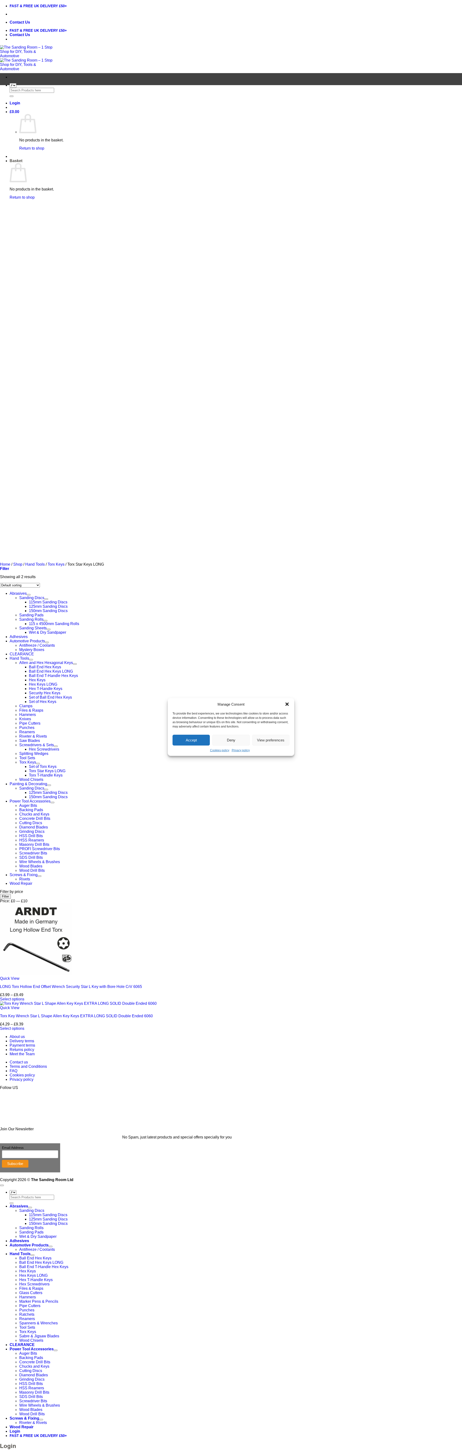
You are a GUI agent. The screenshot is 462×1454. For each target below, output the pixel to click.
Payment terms (22, 1045)
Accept (191, 740)
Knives (25, 719)
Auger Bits (28, 805)
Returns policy (22, 1050)
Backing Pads (31, 810)
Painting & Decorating (28, 784)
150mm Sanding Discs (48, 797)
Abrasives (19, 1206)
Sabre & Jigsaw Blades (39, 1336)
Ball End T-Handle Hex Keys (53, 676)
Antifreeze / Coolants (37, 645)
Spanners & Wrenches (38, 1323)
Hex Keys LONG (43, 684)
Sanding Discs (31, 788)
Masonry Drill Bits (34, 844)
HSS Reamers (31, 840)
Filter (5, 896)
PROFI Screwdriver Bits (39, 849)
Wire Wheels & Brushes (39, 862)
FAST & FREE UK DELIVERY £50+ (38, 6)
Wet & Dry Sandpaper (47, 632)
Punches (26, 728)
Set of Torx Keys (43, 767)
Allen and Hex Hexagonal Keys (46, 663)
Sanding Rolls (31, 619)
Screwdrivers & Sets (36, 745)
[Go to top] (2, 1185)
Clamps (25, 706)
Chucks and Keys (34, 814)
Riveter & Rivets (33, 736)
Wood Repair (21, 883)
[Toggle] (45, 620)
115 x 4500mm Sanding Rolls (54, 624)
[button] (287, 704)
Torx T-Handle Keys (46, 775)
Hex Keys (37, 680)
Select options (12, 999)
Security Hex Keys (44, 693)
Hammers (27, 715)
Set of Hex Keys (42, 702)
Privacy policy (241, 750)
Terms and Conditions (28, 1066)
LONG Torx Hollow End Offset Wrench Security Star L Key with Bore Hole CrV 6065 (71, 987)
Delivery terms (22, 1041)
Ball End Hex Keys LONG (51, 671)
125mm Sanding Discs (48, 792)
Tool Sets (27, 758)
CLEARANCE (22, 654)
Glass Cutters (30, 1293)
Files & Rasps (31, 710)
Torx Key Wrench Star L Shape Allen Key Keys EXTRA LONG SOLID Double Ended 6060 (76, 1016)
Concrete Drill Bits (34, 818)
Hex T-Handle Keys (45, 689)
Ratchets (26, 1314)
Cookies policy (219, 750)
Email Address (13, 1148)
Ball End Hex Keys (45, 667)
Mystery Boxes (31, 650)
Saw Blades (29, 741)
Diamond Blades (33, 827)
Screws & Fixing (24, 875)
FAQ (13, 1071)
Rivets (24, 879)
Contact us (19, 1062)
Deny (231, 740)
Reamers (27, 732)
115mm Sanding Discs (48, 1215)
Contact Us (20, 22)
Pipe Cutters (29, 723)
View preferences (270, 740)
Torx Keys (27, 762)
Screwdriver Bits (33, 853)
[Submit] (11, 96)
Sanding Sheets (33, 628)
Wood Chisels (31, 780)
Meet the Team (22, 1054)
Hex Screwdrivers (44, 749)
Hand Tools (19, 658)
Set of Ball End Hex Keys (50, 697)
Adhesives (19, 637)
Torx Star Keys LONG (47, 771)
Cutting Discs (30, 823)
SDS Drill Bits (31, 857)
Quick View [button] (9, 978)
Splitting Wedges (33, 754)
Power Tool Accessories (30, 801)
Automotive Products (27, 641)
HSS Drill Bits (31, 836)
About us (17, 1037)
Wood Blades (30, 866)
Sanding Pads (31, 1232)
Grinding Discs (32, 831)
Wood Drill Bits (32, 870)
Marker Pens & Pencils (38, 1301)
